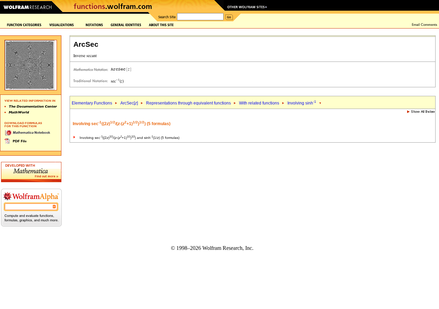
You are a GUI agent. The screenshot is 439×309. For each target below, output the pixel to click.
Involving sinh (301, 103)
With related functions (259, 103)
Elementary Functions (92, 103)
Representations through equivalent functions (188, 103)
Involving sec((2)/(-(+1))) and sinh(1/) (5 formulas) (129, 138)
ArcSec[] (129, 103)
